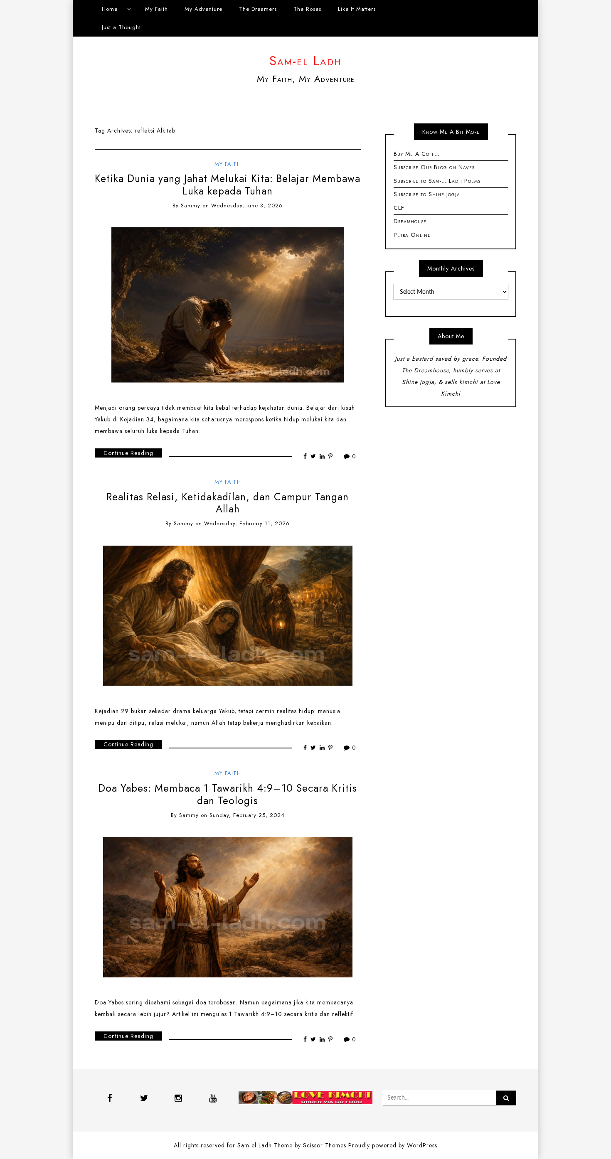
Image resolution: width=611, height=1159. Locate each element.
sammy (190, 205)
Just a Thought (121, 27)
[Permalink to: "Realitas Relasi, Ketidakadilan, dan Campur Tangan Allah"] (228, 615)
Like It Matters (357, 9)
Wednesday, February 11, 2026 (247, 523)
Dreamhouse (410, 221)
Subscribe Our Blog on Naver (434, 167)
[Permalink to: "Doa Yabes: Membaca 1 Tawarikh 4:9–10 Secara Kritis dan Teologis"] (228, 906)
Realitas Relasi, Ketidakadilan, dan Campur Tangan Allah (227, 503)
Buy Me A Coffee (417, 154)
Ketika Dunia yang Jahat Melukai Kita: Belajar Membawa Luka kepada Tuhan (227, 184)
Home (110, 9)
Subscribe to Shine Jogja (427, 194)
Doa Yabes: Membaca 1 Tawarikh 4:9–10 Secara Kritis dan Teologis (227, 794)
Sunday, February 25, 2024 (247, 815)
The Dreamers (258, 9)
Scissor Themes (324, 1145)
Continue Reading (128, 453)
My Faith (156, 9)
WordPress (422, 1145)
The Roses (307, 9)
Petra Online (412, 235)
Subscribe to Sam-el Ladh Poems (437, 181)
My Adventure (203, 9)
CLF (399, 208)
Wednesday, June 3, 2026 (247, 205)
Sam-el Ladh (305, 60)
